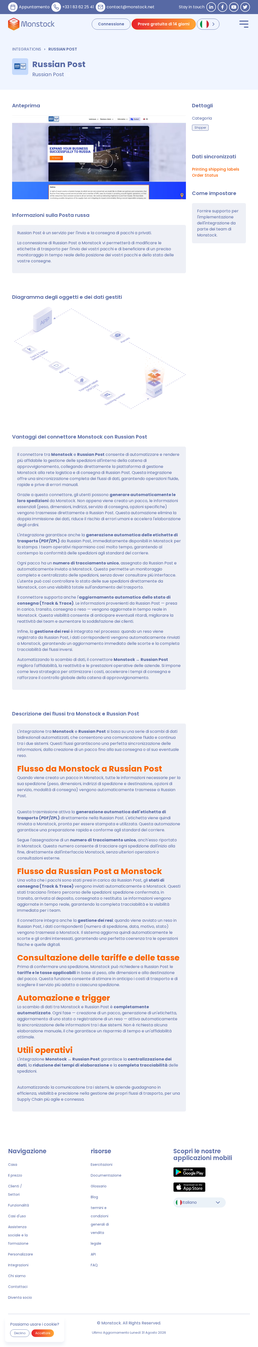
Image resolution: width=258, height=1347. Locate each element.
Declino (19, 1333)
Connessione (111, 24)
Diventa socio (20, 1297)
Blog (94, 1196)
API (93, 1254)
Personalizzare (20, 1254)
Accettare (42, 1333)
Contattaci (17, 1286)
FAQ (94, 1265)
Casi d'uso (17, 1216)
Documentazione (106, 1175)
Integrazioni (18, 1265)
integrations (26, 49)
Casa (12, 1164)
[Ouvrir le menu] (244, 24)
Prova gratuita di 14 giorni (163, 24)
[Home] (31, 24)
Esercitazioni (101, 1164)
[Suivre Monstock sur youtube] (234, 7)
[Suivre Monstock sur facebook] (222, 7)
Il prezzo (15, 1175)
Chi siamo (17, 1275)
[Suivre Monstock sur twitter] (245, 7)
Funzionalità (18, 1205)
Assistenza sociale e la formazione (18, 1235)
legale (96, 1243)
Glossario (99, 1186)
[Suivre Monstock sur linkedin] (211, 7)
